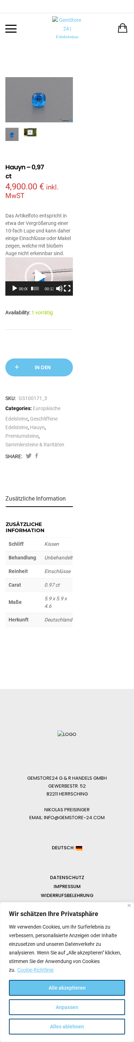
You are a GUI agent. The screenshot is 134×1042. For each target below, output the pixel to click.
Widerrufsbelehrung (67, 895)
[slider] (35, 288)
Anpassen (67, 1007)
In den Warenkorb (43, 370)
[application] (39, 276)
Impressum (67, 886)
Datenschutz (67, 877)
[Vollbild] (67, 288)
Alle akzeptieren (67, 988)
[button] (39, 276)
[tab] (39, 499)
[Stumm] (59, 288)
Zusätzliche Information (35, 498)
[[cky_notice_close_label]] (129, 905)
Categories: (18, 408)
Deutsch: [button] (64, 847)
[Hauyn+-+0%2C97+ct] (29, 456)
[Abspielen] (14, 288)
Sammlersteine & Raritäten (34, 444)
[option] (39, 99)
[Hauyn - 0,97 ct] (37, 456)
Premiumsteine (22, 436)
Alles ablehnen (67, 1026)
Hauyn (37, 427)
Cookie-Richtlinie (35, 970)
